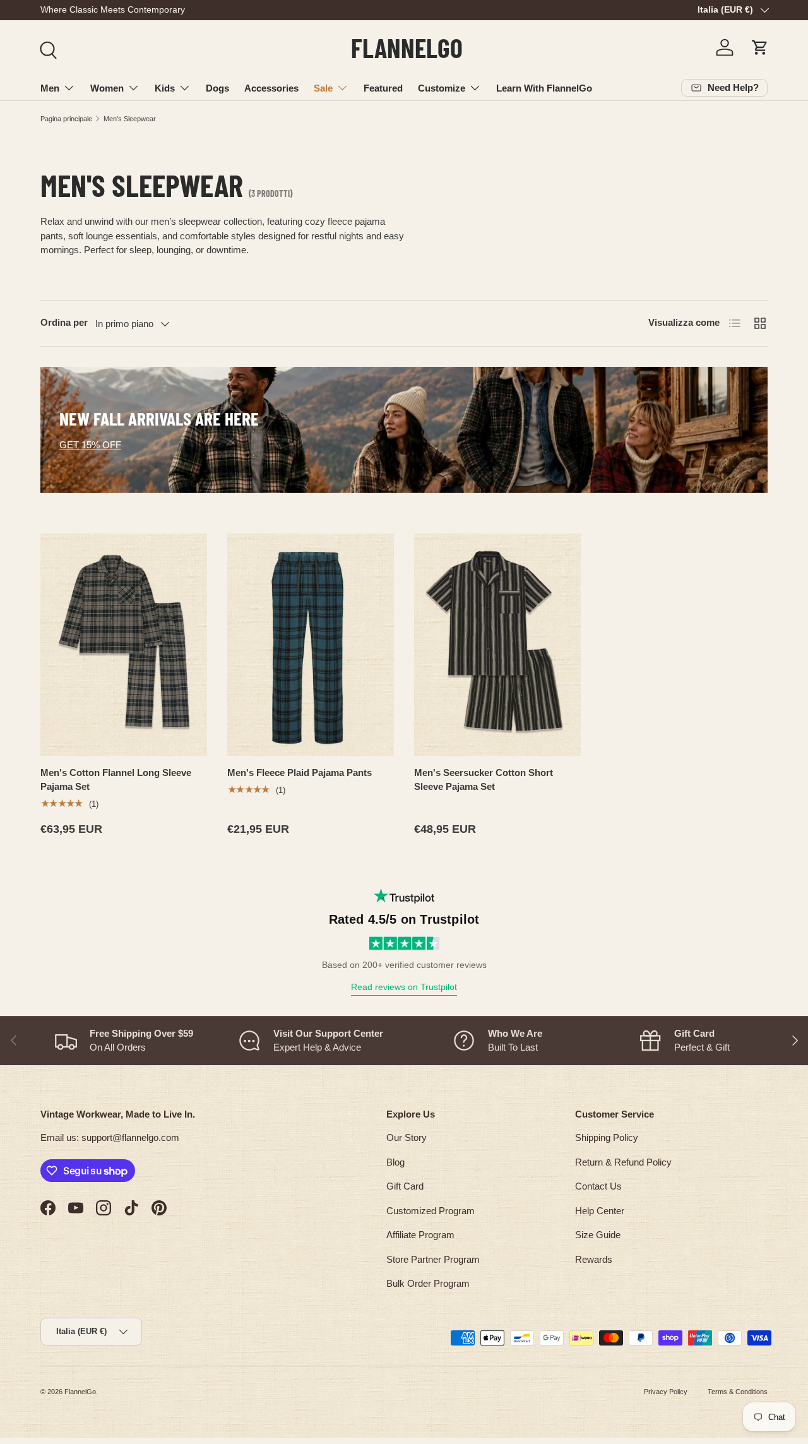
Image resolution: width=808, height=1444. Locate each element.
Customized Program (430, 1210)
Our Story (406, 1137)
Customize (441, 88)
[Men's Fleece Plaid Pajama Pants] (310, 645)
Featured (383, 88)
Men (49, 88)
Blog (395, 1162)
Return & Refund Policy (623, 1162)
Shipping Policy (606, 1137)
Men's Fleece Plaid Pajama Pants (299, 772)
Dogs (217, 88)
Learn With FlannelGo (544, 88)
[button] (760, 47)
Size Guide (598, 1234)
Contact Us (598, 1186)
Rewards (593, 1259)
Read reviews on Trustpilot (404, 987)
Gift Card (405, 1186)
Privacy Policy (665, 1391)
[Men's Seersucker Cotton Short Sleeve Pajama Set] (497, 645)
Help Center (599, 1210)
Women (107, 88)
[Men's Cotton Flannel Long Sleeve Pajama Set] (123, 645)
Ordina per (64, 322)
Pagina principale (66, 118)
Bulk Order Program (428, 1283)
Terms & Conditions (738, 1391)
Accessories (271, 88)
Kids (165, 88)
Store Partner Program (433, 1259)
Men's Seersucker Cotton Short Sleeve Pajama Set (483, 779)
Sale (323, 88)
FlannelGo (80, 1391)
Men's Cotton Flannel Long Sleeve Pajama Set (115, 779)
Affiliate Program (420, 1234)
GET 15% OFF (90, 444)
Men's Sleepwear (130, 118)
